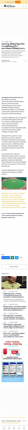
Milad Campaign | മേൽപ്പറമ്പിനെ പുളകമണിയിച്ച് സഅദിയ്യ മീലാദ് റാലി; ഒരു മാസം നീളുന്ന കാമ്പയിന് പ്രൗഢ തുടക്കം (13, 326)
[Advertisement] (14, 24)
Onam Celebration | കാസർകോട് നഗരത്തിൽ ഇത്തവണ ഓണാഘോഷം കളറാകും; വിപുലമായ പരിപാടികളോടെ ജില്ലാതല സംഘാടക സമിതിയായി (13, 317)
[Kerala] (16, 291)
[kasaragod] (12, 291)
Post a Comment (14, 266)
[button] (23, 6)
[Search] (26, 6)
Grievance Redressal (14, 422)
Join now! (18, 2)
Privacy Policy (4, 422)
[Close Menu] (26, 2)
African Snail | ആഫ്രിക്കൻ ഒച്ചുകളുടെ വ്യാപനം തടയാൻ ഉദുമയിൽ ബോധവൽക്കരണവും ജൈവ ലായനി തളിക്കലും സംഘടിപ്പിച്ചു (14, 334)
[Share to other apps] (21, 257)
